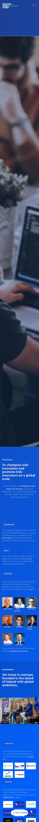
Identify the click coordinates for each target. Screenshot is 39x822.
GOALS (6, 550)
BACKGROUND (9, 524)
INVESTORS (8, 574)
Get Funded (21, 813)
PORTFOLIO (9, 743)
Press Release (21, 32)
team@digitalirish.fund (18, 651)
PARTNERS (8, 782)
